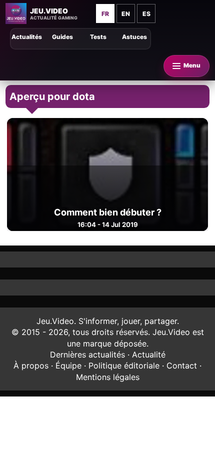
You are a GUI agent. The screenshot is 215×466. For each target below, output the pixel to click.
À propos (31, 365)
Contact (181, 365)
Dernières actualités (87, 355)
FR (105, 14)
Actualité (149, 355)
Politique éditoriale (124, 365)
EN (126, 14)
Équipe (69, 365)
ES (146, 14)
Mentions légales (108, 377)
